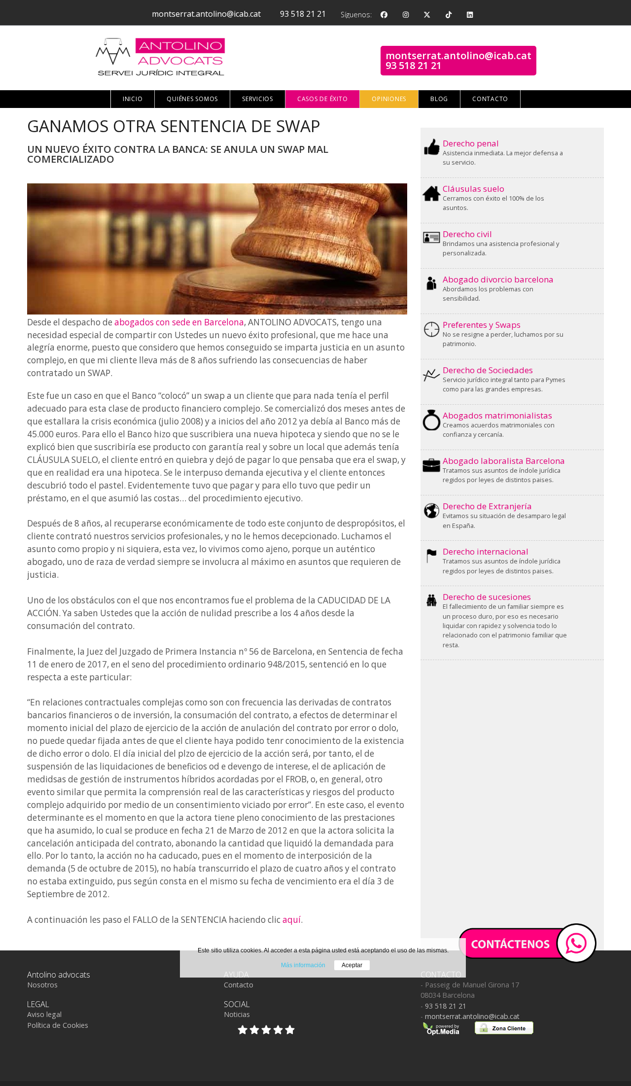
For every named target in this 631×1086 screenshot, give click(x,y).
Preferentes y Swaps (482, 324)
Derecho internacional (485, 551)
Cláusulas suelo (473, 188)
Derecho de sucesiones (487, 596)
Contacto (238, 984)
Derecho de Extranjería (487, 506)
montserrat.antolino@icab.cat (206, 13)
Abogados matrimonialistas (497, 415)
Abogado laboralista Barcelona (504, 460)
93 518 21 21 (303, 13)
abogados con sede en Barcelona (179, 322)
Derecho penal (471, 143)
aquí (291, 919)
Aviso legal (44, 1014)
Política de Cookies (57, 1025)
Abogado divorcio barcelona (498, 279)
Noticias (237, 1014)
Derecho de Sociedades (488, 370)
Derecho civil (467, 234)
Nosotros (42, 984)
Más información (303, 965)
